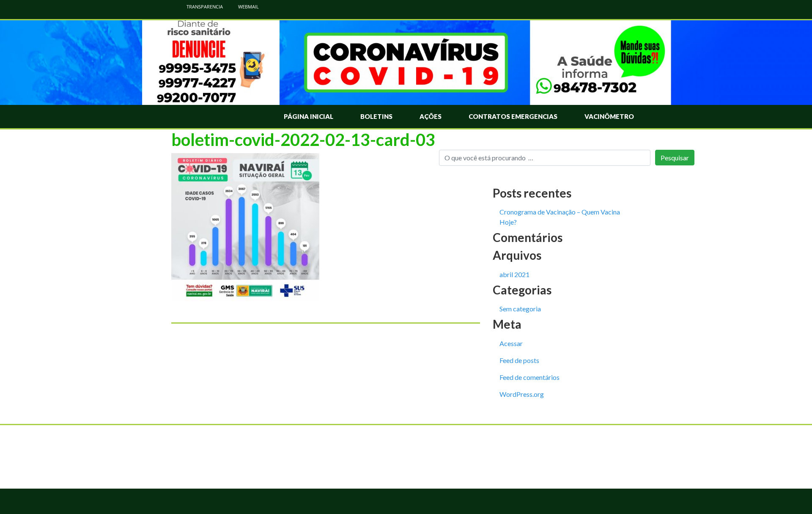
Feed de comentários (529, 377)
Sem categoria (520, 309)
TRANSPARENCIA (204, 6)
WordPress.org (521, 394)
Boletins (376, 116)
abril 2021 (514, 274)
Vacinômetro (609, 116)
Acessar (511, 343)
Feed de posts (519, 360)
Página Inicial (308, 116)
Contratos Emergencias (513, 116)
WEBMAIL (248, 6)
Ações (431, 116)
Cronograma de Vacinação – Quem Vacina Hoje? (559, 217)
